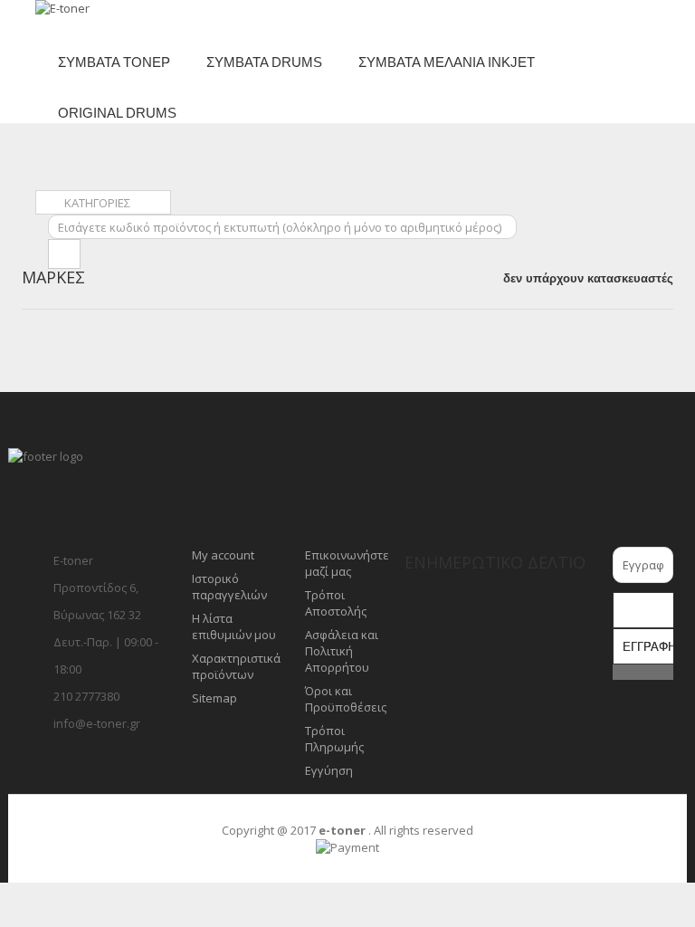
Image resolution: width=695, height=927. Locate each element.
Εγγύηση (329, 770)
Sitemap (214, 698)
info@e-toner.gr (96, 723)
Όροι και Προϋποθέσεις (345, 699)
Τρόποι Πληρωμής (334, 738)
